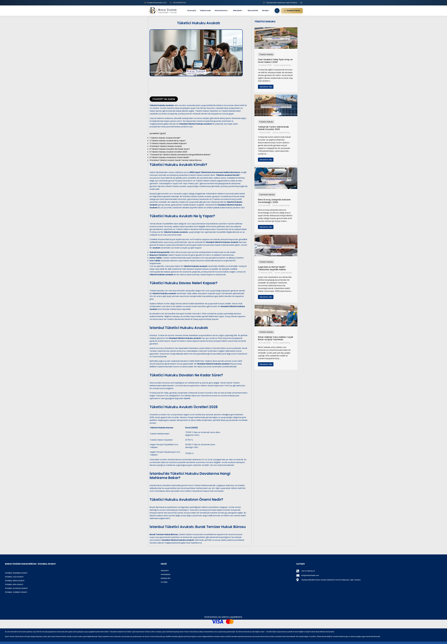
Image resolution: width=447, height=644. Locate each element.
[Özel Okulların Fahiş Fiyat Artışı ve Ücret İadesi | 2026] (275, 48)
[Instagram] (301, 2)
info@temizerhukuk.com (156, 3)
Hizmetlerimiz (221, 10)
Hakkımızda (205, 10)
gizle (163, 133)
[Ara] (277, 10)
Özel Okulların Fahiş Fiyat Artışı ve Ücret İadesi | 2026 (275, 60)
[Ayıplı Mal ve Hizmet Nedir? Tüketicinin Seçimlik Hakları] (275, 255)
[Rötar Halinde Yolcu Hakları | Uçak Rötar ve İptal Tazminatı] (275, 325)
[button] (199, 80)
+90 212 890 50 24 (179, 3)
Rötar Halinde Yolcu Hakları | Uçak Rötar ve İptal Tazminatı (275, 338)
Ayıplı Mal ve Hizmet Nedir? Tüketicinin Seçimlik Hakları (272, 268)
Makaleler (237, 10)
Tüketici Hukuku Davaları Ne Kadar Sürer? (170, 149)
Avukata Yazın (293, 10)
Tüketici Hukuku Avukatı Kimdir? (165, 138)
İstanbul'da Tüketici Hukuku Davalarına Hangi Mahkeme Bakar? (180, 154)
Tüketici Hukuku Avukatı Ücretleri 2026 (168, 151)
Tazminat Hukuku (267, 194)
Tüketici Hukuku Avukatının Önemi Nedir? (169, 157)
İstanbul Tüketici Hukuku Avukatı (166, 146)
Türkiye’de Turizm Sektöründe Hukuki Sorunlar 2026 (273, 128)
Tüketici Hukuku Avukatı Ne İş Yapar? (168, 140)
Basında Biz (253, 10)
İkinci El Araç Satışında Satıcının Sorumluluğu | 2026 (274, 201)
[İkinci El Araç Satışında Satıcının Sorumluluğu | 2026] (275, 188)
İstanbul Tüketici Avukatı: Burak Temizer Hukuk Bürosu (176, 160)
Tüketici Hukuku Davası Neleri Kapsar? (168, 143)
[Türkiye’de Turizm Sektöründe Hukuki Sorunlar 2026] (275, 115)
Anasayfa (191, 10)
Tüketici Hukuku (266, 54)
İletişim (265, 10)
